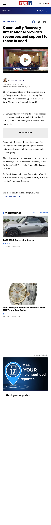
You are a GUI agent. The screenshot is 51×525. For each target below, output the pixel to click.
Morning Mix (11, 21)
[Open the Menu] (4, 4)
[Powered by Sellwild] (44, 355)
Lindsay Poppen (18, 80)
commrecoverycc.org (12, 196)
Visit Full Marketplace (40, 213)
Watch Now (43, 4)
